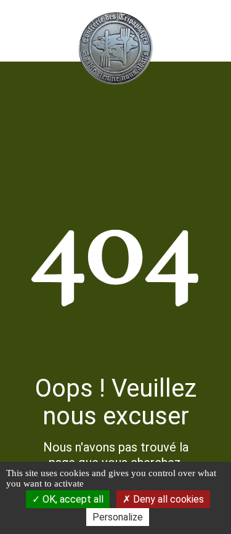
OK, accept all (71, 499)
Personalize (117, 517)
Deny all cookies (167, 499)
